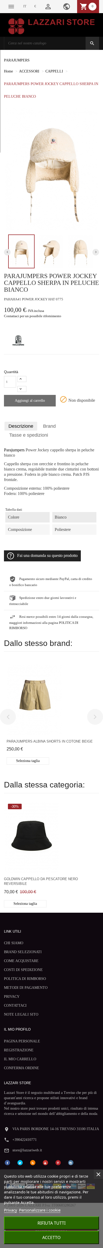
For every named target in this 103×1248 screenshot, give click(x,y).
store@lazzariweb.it (27, 1150)
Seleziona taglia (28, 761)
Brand (49, 426)
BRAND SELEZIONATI (23, 952)
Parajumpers (14, 450)
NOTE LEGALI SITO (21, 1014)
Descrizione (20, 426)
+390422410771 (24, 1140)
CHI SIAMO (13, 943)
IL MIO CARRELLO (20, 1059)
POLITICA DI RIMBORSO (25, 979)
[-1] (21, 389)
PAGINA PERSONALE (22, 1041)
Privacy (10, 1210)
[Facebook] (7, 1162)
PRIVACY (12, 997)
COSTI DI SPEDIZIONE (23, 970)
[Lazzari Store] (51, 26)
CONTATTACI (15, 1005)
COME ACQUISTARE (21, 961)
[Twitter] (20, 1162)
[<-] (8, 717)
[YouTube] (45, 1162)
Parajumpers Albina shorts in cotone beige (50, 741)
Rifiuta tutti (51, 1223)
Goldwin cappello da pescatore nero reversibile (41, 881)
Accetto (51, 1237)
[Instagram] (70, 1162)
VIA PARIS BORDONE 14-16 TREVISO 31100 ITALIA (55, 1129)
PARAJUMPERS (17, 60)
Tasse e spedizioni (28, 435)
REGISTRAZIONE (19, 1050)
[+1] (21, 379)
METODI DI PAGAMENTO (26, 988)
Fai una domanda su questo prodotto (47, 555)
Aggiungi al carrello (30, 401)
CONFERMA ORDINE (21, 1068)
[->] (95, 717)
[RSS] (32, 1162)
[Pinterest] (58, 1162)
